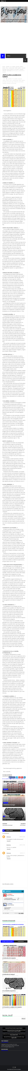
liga (8, 69)
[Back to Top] (15, 1067)
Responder (8, 841)
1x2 (10, 66)
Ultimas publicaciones (7, 941)
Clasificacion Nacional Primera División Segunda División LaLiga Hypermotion (14, 1034)
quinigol (21, 69)
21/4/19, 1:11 (22, 853)
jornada (23, 68)
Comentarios (21, 941)
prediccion (11, 69)
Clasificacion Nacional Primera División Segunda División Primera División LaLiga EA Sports (14, 1031)
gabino (19, 68)
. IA (4, 816)
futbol (16, 68)
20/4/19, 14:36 (22, 844)
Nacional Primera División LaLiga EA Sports (13, 1028)
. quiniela (7, 66)
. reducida (6, 789)
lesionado (4, 69)
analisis (13, 66)
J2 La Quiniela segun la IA (9, 818)
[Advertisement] (14, 39)
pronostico (17, 69)
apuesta (17, 66)
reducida (4, 70)
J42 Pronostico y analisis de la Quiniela (13, 924)
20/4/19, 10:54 (22, 836)
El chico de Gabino (17, 1069)
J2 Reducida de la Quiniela (9, 791)
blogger (23, 830)
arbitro (21, 66)
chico (7, 68)
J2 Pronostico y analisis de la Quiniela (12, 1007)
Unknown (9, 837)
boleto (3, 68)
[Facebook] (13, 1067)
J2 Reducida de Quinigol (9, 805)
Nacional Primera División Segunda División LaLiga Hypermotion (14, 1037)
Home (3, 66)
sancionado (9, 70)
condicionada (11, 68)
